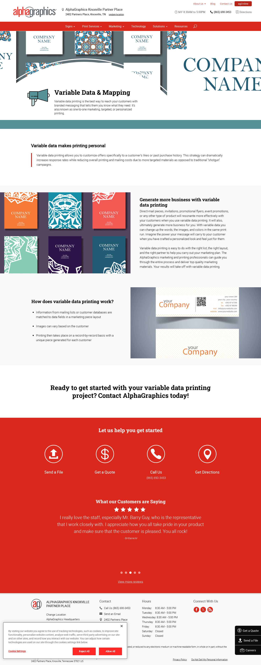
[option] (130, 537)
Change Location (56, 614)
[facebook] (196, 610)
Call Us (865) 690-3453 (117, 608)
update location (116, 14)
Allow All (110, 651)
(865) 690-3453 (222, 12)
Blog (212, 3)
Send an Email (112, 614)
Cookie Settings (17, 651)
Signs (68, 26)
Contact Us (226, 3)
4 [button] (135, 572)
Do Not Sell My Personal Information (209, 659)
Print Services (90, 26)
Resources (181, 26)
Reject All (84, 651)
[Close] (122, 626)
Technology (138, 26)
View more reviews (130, 581)
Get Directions (207, 472)
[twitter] (203, 610)
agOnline (243, 3)
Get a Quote (251, 631)
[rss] (210, 610)
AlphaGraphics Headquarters (63, 619)
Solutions (159, 26)
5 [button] (139, 572)
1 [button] (121, 572)
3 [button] (130, 572)
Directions (246, 12)
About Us (198, 3)
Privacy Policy (180, 659)
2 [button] (126, 572)
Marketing (115, 26)
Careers (251, 650)
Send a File (251, 640)
